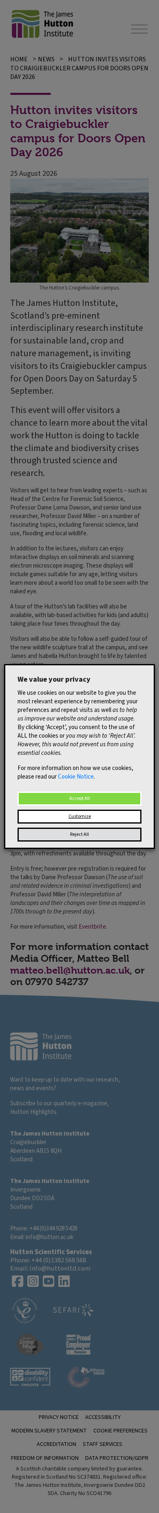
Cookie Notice (76, 776)
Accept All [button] (79, 798)
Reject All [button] (79, 834)
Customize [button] (79, 816)
